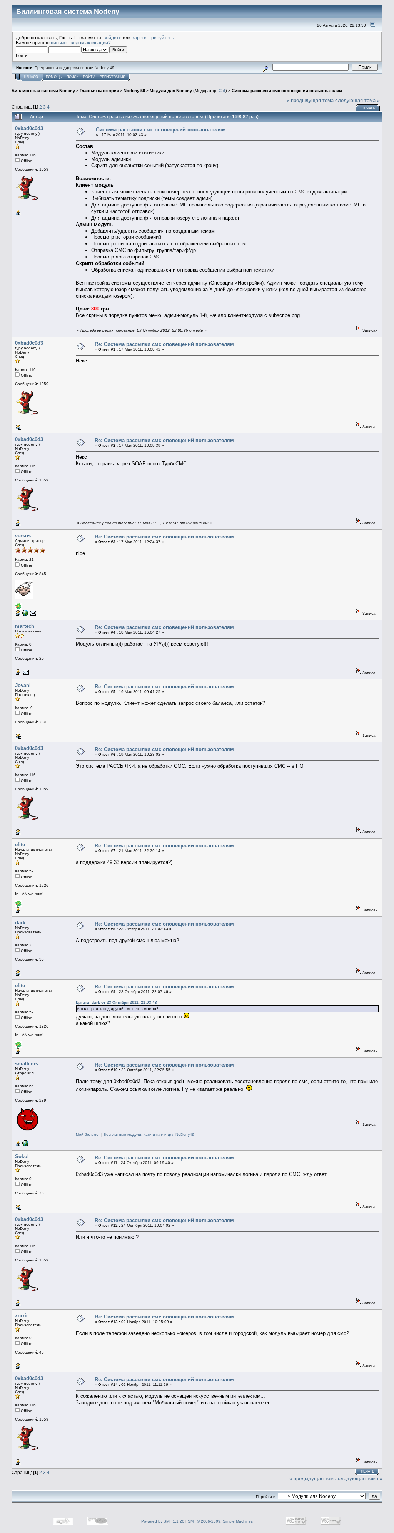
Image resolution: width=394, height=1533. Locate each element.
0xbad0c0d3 (29, 128)
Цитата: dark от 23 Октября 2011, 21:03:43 (116, 1002)
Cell (222, 90)
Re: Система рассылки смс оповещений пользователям (164, 344)
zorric (22, 1315)
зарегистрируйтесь (153, 37)
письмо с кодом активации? (81, 42)
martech (24, 626)
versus (23, 535)
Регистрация (112, 77)
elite (20, 844)
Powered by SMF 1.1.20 (162, 1521)
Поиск (72, 77)
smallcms (26, 1064)
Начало (31, 77)
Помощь (54, 77)
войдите (113, 37)
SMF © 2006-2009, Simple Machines (220, 1521)
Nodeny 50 (134, 90)
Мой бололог (88, 1134)
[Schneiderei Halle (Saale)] (25, 1145)
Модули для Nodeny (171, 90)
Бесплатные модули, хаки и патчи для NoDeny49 (149, 1134)
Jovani (23, 685)
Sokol (22, 1156)
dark (20, 923)
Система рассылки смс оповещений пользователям (287, 90)
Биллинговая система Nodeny (43, 90)
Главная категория (99, 90)
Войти (89, 77)
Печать (368, 108)
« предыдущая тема (310, 100)
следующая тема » (357, 100)
